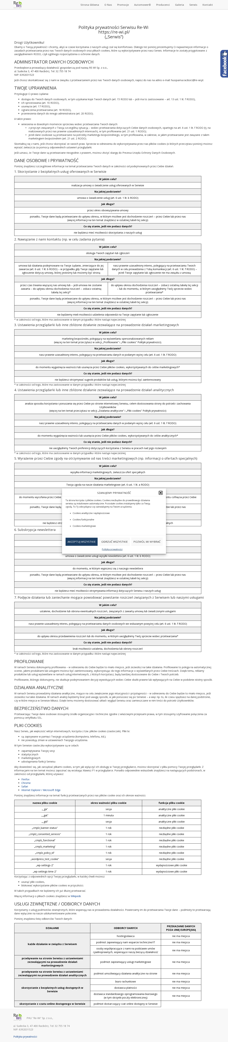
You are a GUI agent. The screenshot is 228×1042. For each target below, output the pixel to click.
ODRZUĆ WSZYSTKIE (114, 542)
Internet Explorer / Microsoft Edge (41, 790)
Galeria (179, 4)
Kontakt (208, 4)
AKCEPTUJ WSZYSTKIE (82, 542)
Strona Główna (90, 4)
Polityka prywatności (112, 549)
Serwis (193, 4)
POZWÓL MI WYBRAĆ (146, 542)
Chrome (26, 783)
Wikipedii (76, 896)
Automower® (142, 4)
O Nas (108, 4)
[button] (160, 493)
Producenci (163, 4)
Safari (24, 786)
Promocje (123, 4)
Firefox (25, 779)
